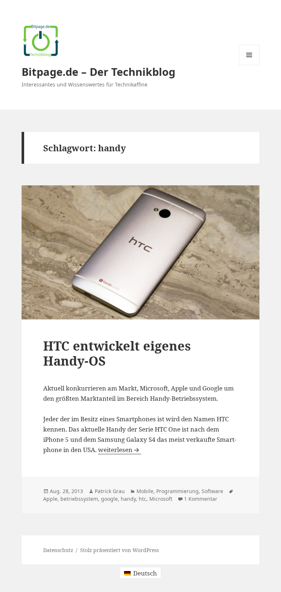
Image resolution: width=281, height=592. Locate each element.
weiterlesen (119, 449)
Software (212, 491)
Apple (50, 498)
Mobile (144, 491)
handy (128, 498)
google (109, 498)
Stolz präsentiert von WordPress (119, 550)
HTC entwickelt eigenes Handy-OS (117, 353)
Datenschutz (58, 550)
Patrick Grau (110, 491)
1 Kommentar (200, 498)
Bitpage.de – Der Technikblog (98, 71)
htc (142, 498)
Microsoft (160, 498)
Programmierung (177, 491)
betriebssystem (79, 498)
